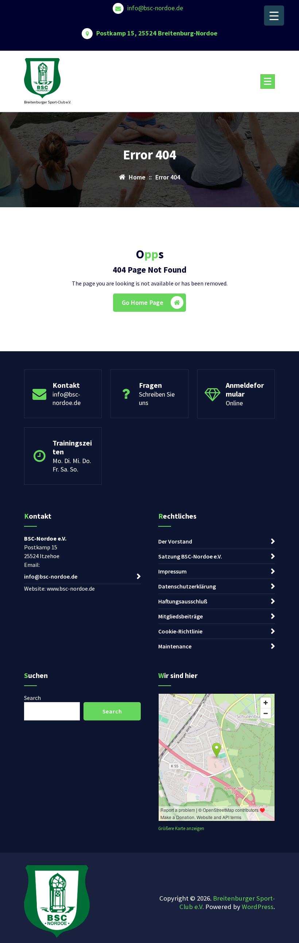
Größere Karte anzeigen (181, 828)
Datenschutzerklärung (187, 586)
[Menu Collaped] (267, 81)
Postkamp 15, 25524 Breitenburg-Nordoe (156, 33)
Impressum (172, 571)
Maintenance (174, 646)
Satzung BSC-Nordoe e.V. (190, 556)
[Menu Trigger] (274, 15)
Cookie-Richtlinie (180, 631)
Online (234, 403)
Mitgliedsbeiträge (180, 616)
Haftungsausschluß (182, 601)
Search (32, 697)
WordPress (257, 906)
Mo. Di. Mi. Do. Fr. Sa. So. (72, 465)
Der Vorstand (175, 541)
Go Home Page (143, 302)
